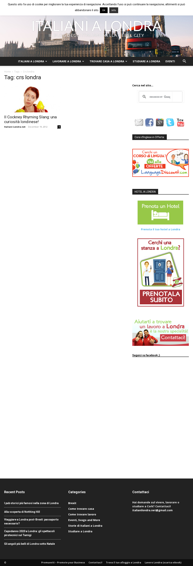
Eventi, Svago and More (84, 520)
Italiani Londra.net (14, 126)
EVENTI (170, 61)
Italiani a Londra (31, 61)
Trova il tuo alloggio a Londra (123, 562)
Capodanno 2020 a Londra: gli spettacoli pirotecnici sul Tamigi (29, 533)
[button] (184, 61)
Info (114, 10)
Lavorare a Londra (67, 61)
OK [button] (103, 10)
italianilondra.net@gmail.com (152, 510)
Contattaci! (95, 562)
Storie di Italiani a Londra (85, 525)
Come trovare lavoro (82, 514)
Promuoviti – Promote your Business (63, 562)
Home (7, 71)
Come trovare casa (81, 508)
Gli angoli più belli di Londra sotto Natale (29, 543)
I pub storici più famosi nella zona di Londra (31, 503)
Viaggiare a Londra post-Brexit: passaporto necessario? (31, 521)
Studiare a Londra (146, 61)
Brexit (72, 503)
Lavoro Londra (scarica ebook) (163, 562)
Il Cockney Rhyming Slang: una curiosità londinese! (30, 119)
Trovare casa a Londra (107, 61)
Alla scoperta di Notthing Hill (22, 511)
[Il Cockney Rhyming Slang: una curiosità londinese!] (32, 98)
